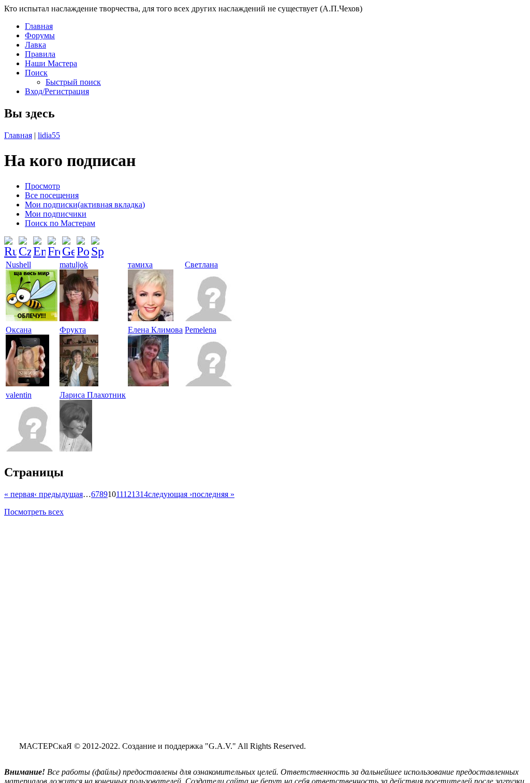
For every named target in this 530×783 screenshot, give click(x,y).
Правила (40, 54)
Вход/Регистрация (57, 91)
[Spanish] (97, 243)
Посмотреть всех (34, 511)
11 (119, 494)
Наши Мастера (51, 63)
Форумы (40, 35)
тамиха (140, 264)
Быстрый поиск (73, 82)
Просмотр (42, 186)
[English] (39, 243)
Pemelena (200, 329)
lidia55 (49, 135)
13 (135, 494)
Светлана (201, 264)
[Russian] (10, 243)
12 (127, 494)
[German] (68, 243)
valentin (19, 394)
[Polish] (83, 243)
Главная (39, 26)
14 (144, 494)
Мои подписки (85, 204)
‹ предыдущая (58, 494)
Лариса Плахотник (93, 394)
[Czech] (25, 243)
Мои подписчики (55, 213)
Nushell (18, 264)
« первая (19, 494)
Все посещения (52, 195)
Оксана (19, 329)
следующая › (170, 494)
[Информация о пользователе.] (31, 318)
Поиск (36, 72)
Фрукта (73, 329)
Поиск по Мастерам (60, 223)
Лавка (35, 44)
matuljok (74, 264)
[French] (54, 243)
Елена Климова (155, 329)
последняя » (213, 494)
